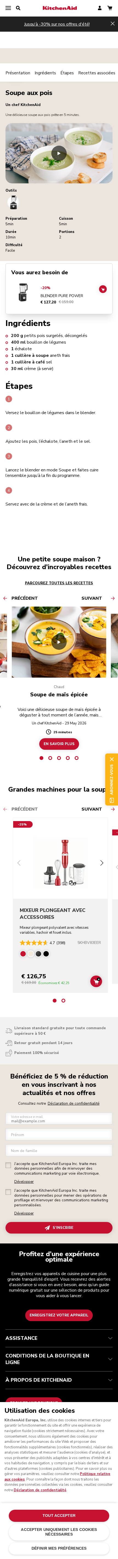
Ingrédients (45, 73)
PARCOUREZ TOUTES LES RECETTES (59, 583)
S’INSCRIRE (63, 1227)
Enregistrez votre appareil (59, 1315)
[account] (100, 8)
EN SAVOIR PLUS (59, 744)
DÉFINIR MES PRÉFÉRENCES (59, 1548)
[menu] (8, 8)
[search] (18, 8)
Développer (24, 1182)
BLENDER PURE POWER (62, 296)
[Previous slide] (19, 863)
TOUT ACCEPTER (59, 1516)
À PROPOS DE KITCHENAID (38, 1380)
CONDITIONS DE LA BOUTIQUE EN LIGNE (47, 1359)
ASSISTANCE (21, 1338)
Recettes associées (96, 73)
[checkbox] (8, 1165)
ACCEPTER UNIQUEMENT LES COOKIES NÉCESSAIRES (59, 1532)
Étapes (67, 73)
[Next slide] (102, 863)
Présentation (17, 73)
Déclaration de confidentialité (74, 1103)
